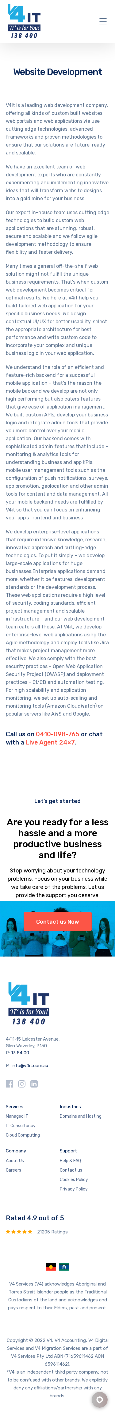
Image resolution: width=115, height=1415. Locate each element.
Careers (13, 1170)
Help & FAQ (70, 1160)
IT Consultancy (21, 1125)
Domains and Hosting (81, 1116)
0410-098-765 (57, 734)
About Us (15, 1160)
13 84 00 (20, 1053)
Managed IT (17, 1116)
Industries (70, 1106)
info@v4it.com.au (30, 1065)
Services (14, 1106)
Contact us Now (57, 921)
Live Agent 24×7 (50, 742)
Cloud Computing (23, 1135)
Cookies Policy (74, 1179)
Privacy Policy (74, 1189)
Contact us (71, 1170)
